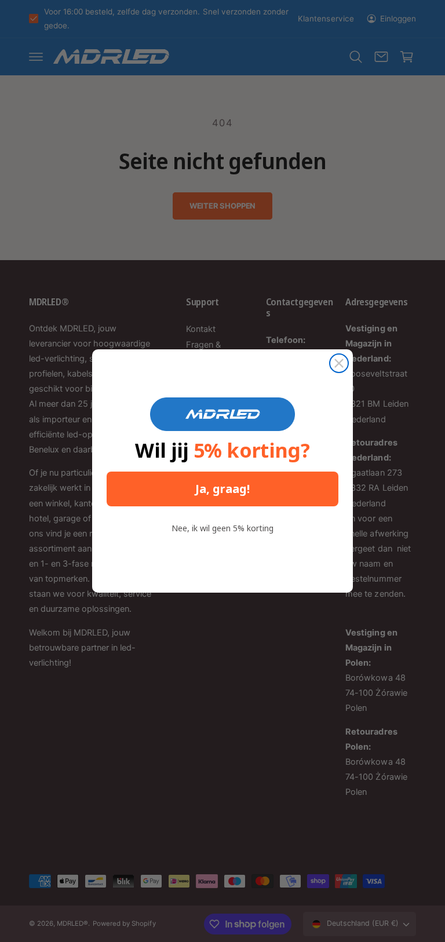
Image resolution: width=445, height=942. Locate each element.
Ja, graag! (222, 488)
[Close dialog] (339, 363)
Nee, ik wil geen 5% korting (222, 528)
